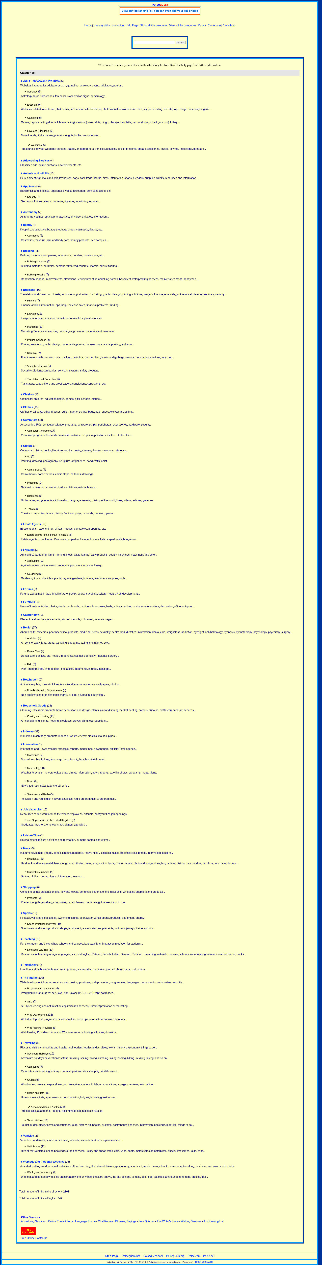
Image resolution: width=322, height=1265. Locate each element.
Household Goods (34, 705)
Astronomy (30, 212)
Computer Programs (38, 430)
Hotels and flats (35, 1092)
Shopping (29, 887)
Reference (33, 495)
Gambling (32, 117)
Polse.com (194, 1256)
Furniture (29, 601)
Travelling (29, 1043)
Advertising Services (36, 160)
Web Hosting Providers (39, 1027)
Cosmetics (33, 235)
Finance (31, 300)
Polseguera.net (131, 1256)
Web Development (37, 1014)
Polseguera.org (175, 1256)
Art (28, 456)
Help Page (132, 25)
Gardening (33, 573)
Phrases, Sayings (125, 1221)
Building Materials (36, 261)
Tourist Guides (35, 1120)
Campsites (33, 1066)
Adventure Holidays (38, 1053)
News (30, 781)
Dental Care (33, 651)
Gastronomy (31, 614)
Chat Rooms (105, 1221)
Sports (27, 913)
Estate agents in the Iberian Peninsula (47, 534)
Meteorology (34, 768)
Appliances (30, 186)
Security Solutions (37, 366)
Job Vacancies (32, 809)
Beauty (27, 224)
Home (88, 25)
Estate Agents (32, 524)
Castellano (214, 25)
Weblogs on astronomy (39, 1172)
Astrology (32, 91)
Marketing (32, 326)
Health (27, 627)
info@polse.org (204, 1261)
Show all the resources (153, 25)
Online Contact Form (60, 1221)
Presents (32, 897)
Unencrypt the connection (108, 25)
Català (202, 25)
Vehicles (28, 1135)
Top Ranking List (214, 1221)
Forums (28, 589)
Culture (28, 445)
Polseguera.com (153, 1256)
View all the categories (182, 25)
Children (28, 394)
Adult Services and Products (41, 81)
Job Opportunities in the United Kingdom (49, 820)
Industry (28, 731)
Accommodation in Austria (45, 1107)
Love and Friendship (38, 130)
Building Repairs (36, 274)
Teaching (29, 939)
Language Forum (85, 1221)
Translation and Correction (41, 379)
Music (27, 848)
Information (30, 744)
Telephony (30, 965)
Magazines (33, 755)
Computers (30, 419)
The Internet (30, 977)
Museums (32, 482)
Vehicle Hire (33, 1146)
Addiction (32, 638)
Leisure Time (31, 835)
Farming (28, 550)
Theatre (31, 508)
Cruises (31, 1079)
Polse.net (208, 1256)
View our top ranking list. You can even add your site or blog (160, 10)
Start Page (112, 1256)
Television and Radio (38, 794)
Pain (29, 664)
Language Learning (37, 949)
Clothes (28, 407)
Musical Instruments (38, 872)
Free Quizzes (146, 1221)
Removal (32, 353)
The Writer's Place (168, 1221)
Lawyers (32, 313)
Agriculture (33, 560)
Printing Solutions (36, 339)
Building (28, 250)
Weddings (36, 145)
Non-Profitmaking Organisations (44, 690)
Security (31, 196)
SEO (30, 1001)
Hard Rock (33, 858)
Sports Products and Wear (41, 923)
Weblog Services (191, 1221)
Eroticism (32, 104)
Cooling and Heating (38, 716)
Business (29, 289)
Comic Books (34, 469)
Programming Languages (41, 988)
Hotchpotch (30, 679)
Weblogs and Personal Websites (43, 1161)
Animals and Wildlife (36, 173)
